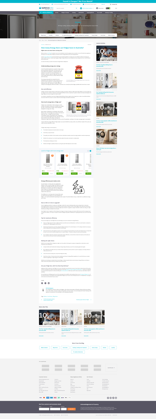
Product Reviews (42, 384)
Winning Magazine (105, 387)
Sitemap (56, 392)
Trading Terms (72, 387)
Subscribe (71, 409)
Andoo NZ (88, 381)
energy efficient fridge (48, 56)
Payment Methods (42, 382)
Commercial (72, 382)
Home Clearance (90, 387)
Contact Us (56, 379)
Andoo (88, 379)
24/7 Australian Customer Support (90, 4)
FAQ (39, 385)
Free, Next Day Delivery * (45, 4)
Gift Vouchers (57, 382)
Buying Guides (41, 381)
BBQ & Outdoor (111, 35)
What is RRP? (41, 392)
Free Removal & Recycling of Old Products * (61, 4)
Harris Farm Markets (90, 384)
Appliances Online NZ (90, 382)
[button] (99, 8)
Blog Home (43, 35)
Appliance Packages (58, 387)
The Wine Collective (105, 381)
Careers (71, 381)
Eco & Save (103, 35)
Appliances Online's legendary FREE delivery (74, 269)
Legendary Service (46, 379)
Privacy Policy (72, 388)
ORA (87, 388)
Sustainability (72, 390)
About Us (103, 4)
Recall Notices (72, 392)
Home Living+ (95, 35)
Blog (43, 40)
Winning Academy (105, 382)
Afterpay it (41, 388)
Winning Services (105, 388)
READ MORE (98, 70)
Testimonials (72, 385)
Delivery (40, 379)
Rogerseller (89, 390)
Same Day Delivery (64, 270)
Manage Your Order (58, 381)
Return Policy (78, 387)
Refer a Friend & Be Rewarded (60, 390)
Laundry (50, 35)
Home (40, 40)
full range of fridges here (84, 274)
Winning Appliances (105, 384)
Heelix (88, 385)
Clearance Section (58, 385)
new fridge (49, 53)
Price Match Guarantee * (76, 4)
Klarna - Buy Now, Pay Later (43, 387)
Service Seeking (105, 379)
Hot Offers (56, 388)
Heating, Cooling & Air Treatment (82, 35)
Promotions (56, 384)
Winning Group (104, 385)
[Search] (76, 8)
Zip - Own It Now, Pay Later (43, 390)
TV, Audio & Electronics (67, 35)
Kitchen (57, 35)
